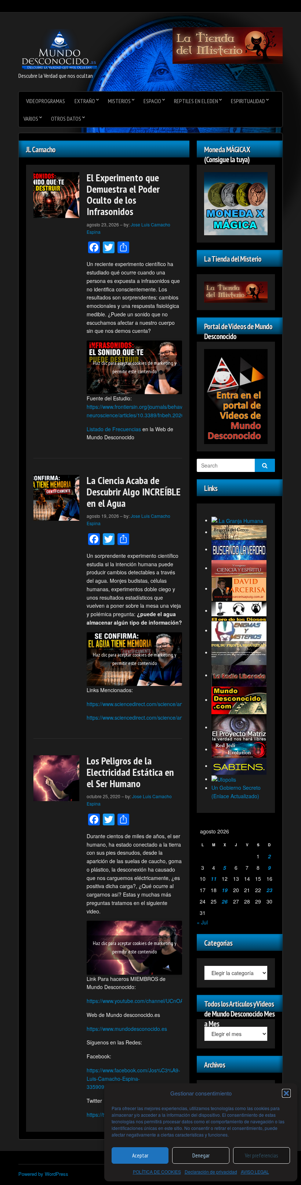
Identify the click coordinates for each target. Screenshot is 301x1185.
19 (225, 890)
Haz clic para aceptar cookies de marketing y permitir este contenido (134, 367)
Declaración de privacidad (211, 1171)
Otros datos (66, 118)
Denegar (201, 1155)
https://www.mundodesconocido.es (127, 1028)
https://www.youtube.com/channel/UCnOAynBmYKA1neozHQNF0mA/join (171, 1000)
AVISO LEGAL (255, 1171)
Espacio (152, 101)
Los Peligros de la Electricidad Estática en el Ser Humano (130, 772)
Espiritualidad (248, 101)
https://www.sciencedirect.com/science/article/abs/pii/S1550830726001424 (173, 704)
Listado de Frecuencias (114, 429)
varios (30, 118)
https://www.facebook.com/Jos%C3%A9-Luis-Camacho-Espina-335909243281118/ (133, 1078)
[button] (286, 1093)
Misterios (119, 101)
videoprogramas (45, 101)
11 (214, 878)
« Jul (202, 922)
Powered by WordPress (43, 1173)
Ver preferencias (261, 1155)
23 (269, 890)
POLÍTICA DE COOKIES (157, 1171)
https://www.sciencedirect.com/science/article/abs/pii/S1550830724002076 (173, 717)
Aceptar (140, 1155)
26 (225, 901)
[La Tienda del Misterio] (228, 44)
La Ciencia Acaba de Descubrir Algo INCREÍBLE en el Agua (134, 491)
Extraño (85, 101)
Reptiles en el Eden (196, 101)
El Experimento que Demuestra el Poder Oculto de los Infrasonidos (123, 194)
